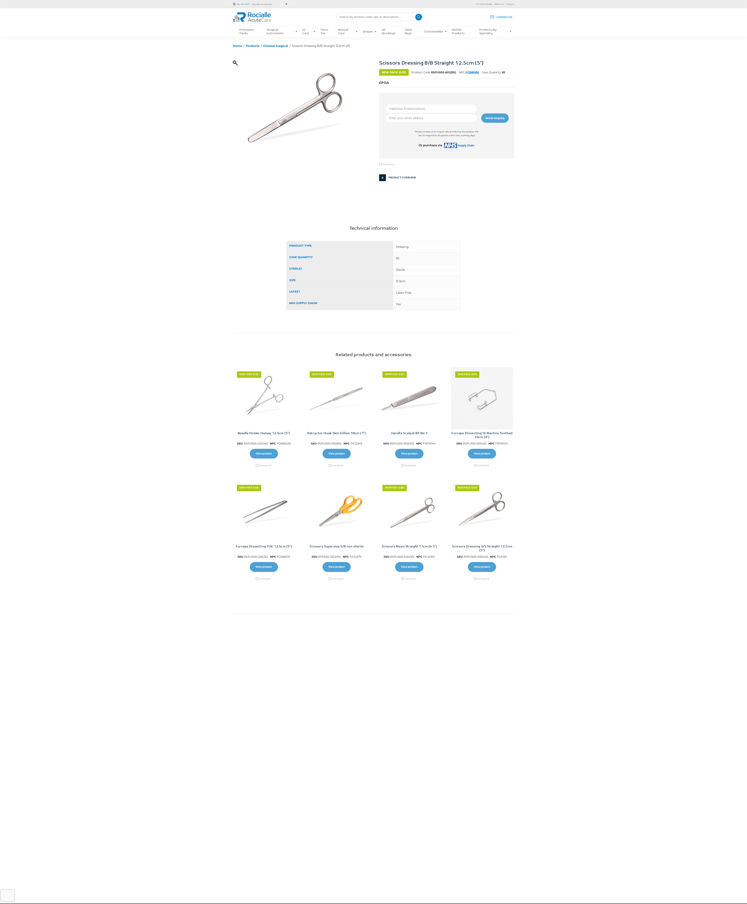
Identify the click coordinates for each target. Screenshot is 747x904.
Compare (388, 164)
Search (418, 17)
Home (237, 46)
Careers (510, 4)
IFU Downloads (484, 4)
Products (253, 46)
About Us (499, 4)
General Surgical (275, 46)
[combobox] (379, 17)
